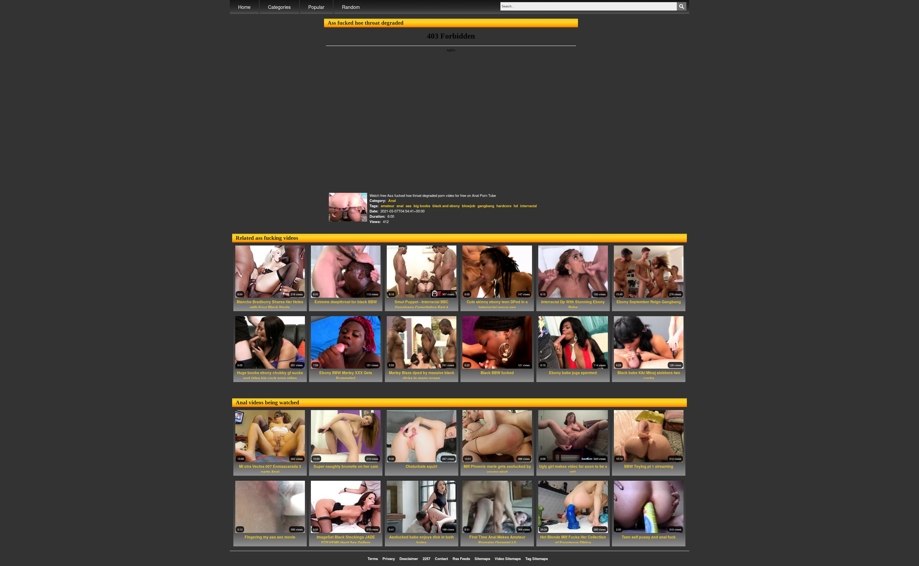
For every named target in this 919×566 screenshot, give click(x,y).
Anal (392, 200)
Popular (316, 7)
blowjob (468, 205)
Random (351, 7)
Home (244, 7)
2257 (426, 558)
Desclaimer (408, 558)
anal (400, 205)
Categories (279, 7)
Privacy (388, 558)
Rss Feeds (461, 558)
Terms (373, 558)
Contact (441, 558)
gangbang (485, 205)
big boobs (422, 205)
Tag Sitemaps (536, 558)
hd (516, 205)
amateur (387, 205)
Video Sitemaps (508, 558)
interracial (528, 205)
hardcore (503, 205)
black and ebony (446, 205)
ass (408, 205)
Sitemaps (482, 558)
